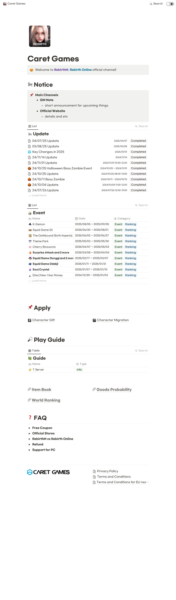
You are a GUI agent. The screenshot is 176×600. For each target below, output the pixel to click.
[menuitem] (32, 126)
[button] (14, 4)
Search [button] (143, 126)
